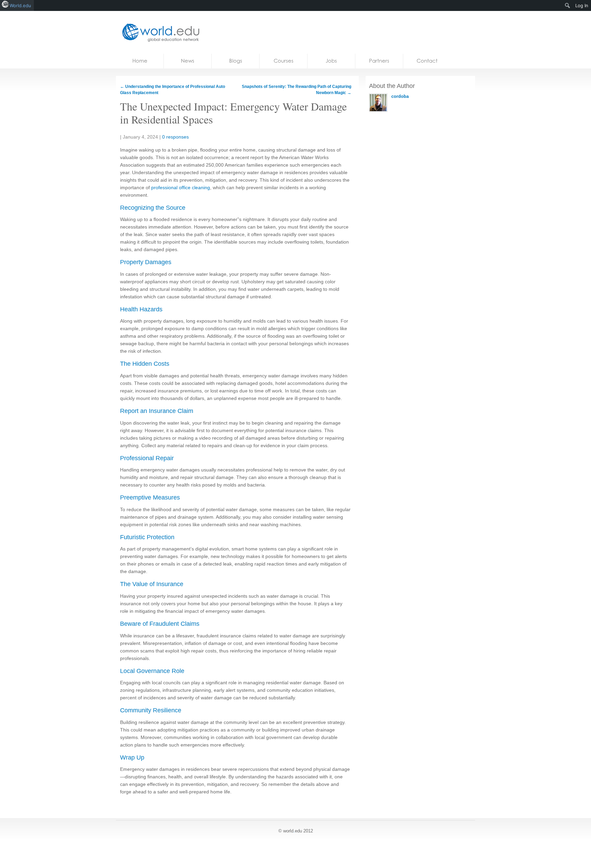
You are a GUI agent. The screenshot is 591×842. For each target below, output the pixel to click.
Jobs (331, 60)
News (187, 60)
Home (139, 60)
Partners (379, 60)
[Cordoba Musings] (158, 32)
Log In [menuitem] (581, 5)
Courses (283, 60)
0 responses (175, 137)
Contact (427, 60)
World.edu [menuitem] (20, 5)
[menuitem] (567, 5)
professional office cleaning (180, 187)
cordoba (400, 96)
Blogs (235, 60)
